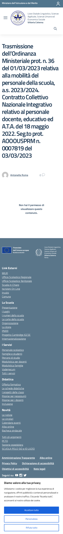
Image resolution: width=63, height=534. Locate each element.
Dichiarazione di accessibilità (38, 463)
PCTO (5, 441)
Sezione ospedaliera (12, 445)
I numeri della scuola (13, 315)
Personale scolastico (13, 350)
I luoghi (6, 311)
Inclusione (7, 404)
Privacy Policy (9, 463)
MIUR (5, 273)
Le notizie (7, 415)
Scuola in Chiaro (10, 285)
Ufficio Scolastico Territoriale (17, 281)
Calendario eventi (11, 423)
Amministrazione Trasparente (18, 458)
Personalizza (31, 519)
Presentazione (9, 307)
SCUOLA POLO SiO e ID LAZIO (18, 449)
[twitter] (25, 475)
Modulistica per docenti (14, 362)
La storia (6, 327)
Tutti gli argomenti (11, 437)
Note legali (39, 469)
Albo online (8, 427)
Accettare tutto (31, 510)
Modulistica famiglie (12, 365)
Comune (6, 296)
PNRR (5, 331)
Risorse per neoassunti (14, 396)
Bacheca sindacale (12, 430)
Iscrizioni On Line (11, 289)
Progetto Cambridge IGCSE (16, 335)
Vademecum (8, 369)
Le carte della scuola (13, 319)
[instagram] (20, 475)
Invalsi (5, 293)
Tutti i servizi (8, 373)
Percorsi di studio (11, 358)
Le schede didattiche (13, 388)
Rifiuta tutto (31, 527)
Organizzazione (10, 323)
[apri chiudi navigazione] (5, 18)
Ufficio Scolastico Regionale (16, 277)
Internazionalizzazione (14, 339)
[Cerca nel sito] (55, 29)
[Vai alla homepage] (18, 18)
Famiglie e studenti (12, 354)
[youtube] (16, 475)
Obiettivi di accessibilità (15, 469)
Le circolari (7, 419)
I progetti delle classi (13, 392)
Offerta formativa (11, 384)
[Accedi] (58, 4)
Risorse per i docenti (12, 400)
